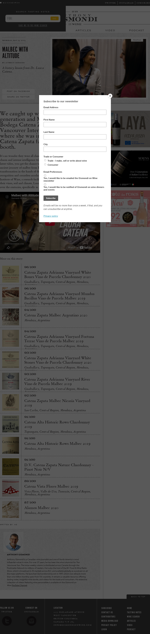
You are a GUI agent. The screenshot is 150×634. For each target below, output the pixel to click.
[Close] (110, 96)
